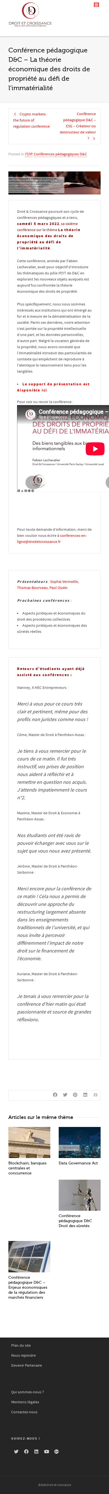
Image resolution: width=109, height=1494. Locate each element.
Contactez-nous (24, 1412)
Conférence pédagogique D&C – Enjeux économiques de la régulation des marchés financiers (27, 1287)
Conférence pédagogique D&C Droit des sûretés (75, 1221)
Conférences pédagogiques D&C (60, 154)
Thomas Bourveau (32, 587)
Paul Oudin (58, 587)
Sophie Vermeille (64, 581)
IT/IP (28, 154)
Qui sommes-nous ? (27, 1392)
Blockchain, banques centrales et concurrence (27, 1168)
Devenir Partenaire (26, 1365)
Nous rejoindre (23, 1355)
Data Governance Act (78, 1163)
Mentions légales (25, 1402)
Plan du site (21, 1345)
